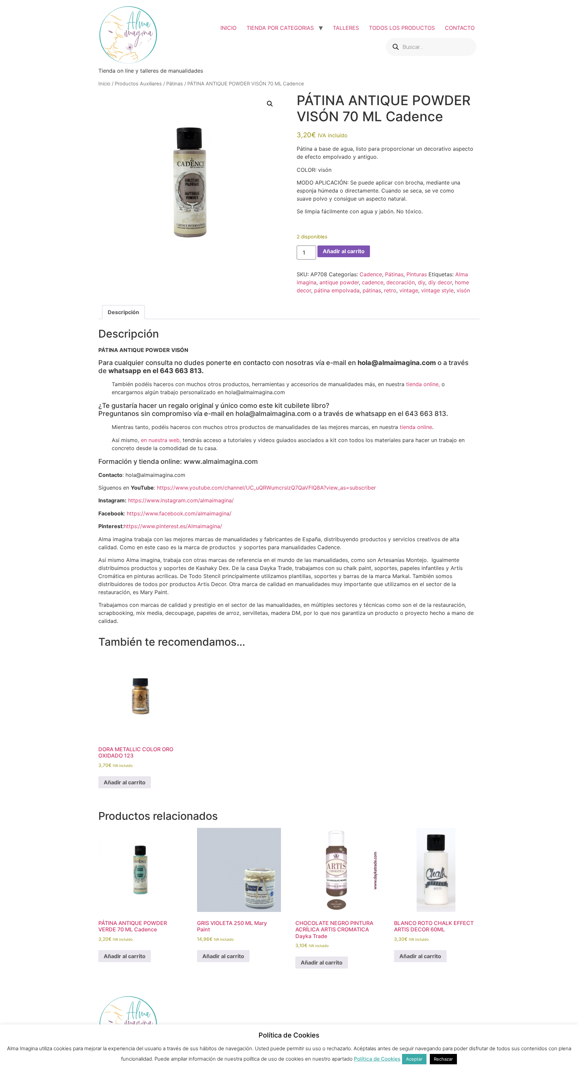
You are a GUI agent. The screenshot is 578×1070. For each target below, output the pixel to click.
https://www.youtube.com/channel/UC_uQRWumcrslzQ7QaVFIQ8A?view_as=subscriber (266, 487)
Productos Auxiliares (138, 84)
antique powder (339, 282)
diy (421, 282)
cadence (372, 282)
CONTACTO (460, 27)
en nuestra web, (161, 440)
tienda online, (423, 384)
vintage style (437, 290)
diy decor (440, 282)
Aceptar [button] (414, 1059)
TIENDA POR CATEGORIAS (280, 27)
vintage (408, 290)
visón (463, 290)
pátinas (372, 290)
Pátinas (174, 84)
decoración (400, 282)
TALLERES (346, 27)
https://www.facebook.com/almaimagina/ (179, 513)
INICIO (228, 27)
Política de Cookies (377, 1059)
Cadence (371, 274)
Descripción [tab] (123, 312)
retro (390, 290)
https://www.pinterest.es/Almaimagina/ (173, 526)
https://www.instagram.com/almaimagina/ (181, 500)
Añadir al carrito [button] (125, 782)
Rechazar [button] (443, 1059)
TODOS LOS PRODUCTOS (402, 27)
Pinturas (416, 274)
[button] (270, 104)
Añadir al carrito (344, 251)
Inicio (104, 84)
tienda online (416, 427)
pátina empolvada (337, 290)
